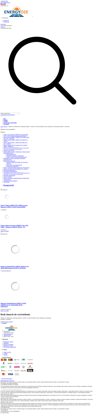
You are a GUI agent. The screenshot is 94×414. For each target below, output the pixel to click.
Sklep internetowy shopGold (7, 380)
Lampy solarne (8, 176)
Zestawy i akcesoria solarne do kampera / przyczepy (17, 167)
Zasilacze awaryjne (9, 150)
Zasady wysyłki (7, 352)
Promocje (9, 185)
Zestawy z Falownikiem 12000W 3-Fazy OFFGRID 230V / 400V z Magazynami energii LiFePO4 (16, 135)
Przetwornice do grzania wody (14, 165)
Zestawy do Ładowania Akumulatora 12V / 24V (16, 169)
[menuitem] (44, 118)
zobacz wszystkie (5, 231)
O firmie (5, 353)
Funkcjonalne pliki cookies (7, 394)
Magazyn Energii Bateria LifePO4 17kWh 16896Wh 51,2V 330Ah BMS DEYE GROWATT (13, 305)
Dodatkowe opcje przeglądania (8, 129)
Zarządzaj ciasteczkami (6, 378)
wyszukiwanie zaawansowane (8, 114)
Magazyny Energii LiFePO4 (16, 148)
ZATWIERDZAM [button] (5, 407)
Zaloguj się (6, 20)
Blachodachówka (11, 154)
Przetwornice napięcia (12, 166)
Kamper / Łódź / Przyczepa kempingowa (16, 157)
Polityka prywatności (8, 344)
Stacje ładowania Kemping (10, 171)
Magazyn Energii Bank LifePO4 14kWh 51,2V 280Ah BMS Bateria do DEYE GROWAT (15, 267)
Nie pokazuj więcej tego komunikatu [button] (9, 383)
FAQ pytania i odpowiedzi (10, 347)
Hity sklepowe (4, 189)
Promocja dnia (4, 234)
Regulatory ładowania (9, 175)
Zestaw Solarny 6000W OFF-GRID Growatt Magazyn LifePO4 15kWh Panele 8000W (14, 206)
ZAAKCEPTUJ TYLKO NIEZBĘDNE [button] (10, 411)
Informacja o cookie (8, 345)
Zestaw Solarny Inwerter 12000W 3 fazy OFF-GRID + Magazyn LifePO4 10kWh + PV (15, 226)
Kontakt (5, 354)
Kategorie (3, 132)
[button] (1, 4)
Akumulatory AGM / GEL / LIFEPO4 (17, 173)
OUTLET (7, 182)
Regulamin (6, 343)
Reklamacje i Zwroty (8, 341)
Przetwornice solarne (9, 161)
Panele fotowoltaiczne (10, 170)
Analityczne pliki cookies (6, 398)
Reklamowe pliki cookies (6, 402)
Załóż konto (6, 21)
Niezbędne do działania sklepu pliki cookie (12, 389)
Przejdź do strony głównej (7, 321)
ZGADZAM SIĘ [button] (5, 412)
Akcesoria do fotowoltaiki (10, 180)
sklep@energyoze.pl (5, 2)
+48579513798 (4, 1)
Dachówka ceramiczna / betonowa (15, 155)
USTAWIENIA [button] (4, 410)
